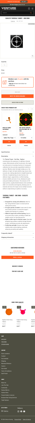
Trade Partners (5, 400)
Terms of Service (27, 419)
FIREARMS (4, 342)
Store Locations (5, 353)
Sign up (11, 83)
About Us (3, 382)
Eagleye (13, 21)
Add (9, 141)
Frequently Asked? (6, 233)
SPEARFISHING (5, 344)
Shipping (3, 361)
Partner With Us (5, 390)
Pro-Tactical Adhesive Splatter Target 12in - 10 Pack (25, 129)
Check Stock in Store (17, 102)
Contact (3, 356)
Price (2, 70)
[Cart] (29, 8)
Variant (5, 135)
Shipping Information (7, 237)
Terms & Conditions (6, 371)
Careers (3, 366)
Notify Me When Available (17, 96)
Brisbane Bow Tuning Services (9, 397)
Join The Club (4, 385)
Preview (9, 145)
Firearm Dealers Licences (7, 395)
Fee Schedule (4, 358)
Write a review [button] (17, 257)
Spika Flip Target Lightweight (7, 128)
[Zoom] (32, 55)
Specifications (5, 152)
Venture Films (4, 392)
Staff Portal (4, 373)
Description (4, 156)
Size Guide (4, 368)
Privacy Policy (18, 419)
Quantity (3, 62)
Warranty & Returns (6, 363)
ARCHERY (3, 339)
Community (4, 387)
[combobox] (17, 13)
